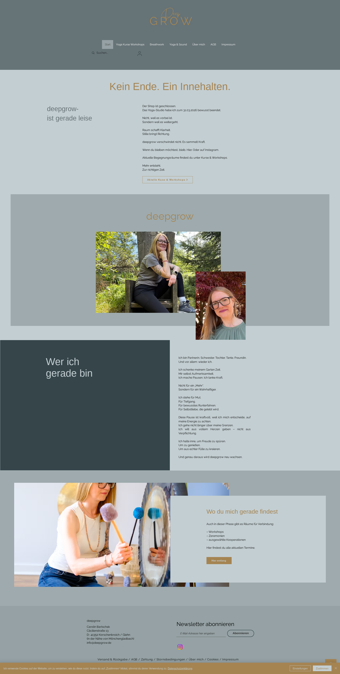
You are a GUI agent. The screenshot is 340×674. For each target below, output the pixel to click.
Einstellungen (300, 668)
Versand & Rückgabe (113, 659)
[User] (139, 54)
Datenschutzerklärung (180, 668)
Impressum (230, 659)
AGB (134, 659)
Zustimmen (322, 668)
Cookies (213, 659)
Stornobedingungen (171, 659)
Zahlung (147, 659)
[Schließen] (336, 668)
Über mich (196, 659)
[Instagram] (180, 647)
